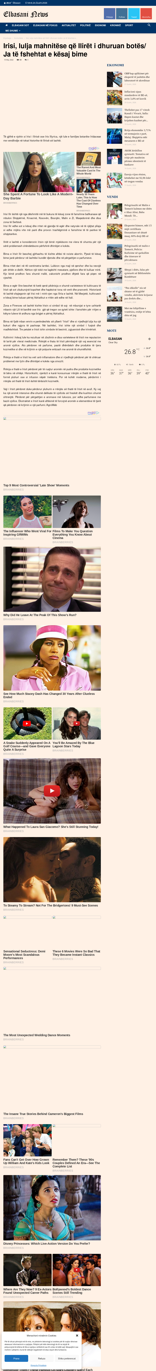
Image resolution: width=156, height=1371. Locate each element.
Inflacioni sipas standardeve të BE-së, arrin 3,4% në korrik (136, 95)
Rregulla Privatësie (38, 1365)
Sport (129, 25)
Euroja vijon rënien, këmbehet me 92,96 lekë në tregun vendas (137, 178)
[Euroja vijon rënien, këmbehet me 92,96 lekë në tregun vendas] (114, 180)
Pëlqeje (109, 9)
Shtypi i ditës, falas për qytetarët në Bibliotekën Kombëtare (137, 273)
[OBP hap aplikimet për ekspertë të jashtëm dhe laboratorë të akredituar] (114, 79)
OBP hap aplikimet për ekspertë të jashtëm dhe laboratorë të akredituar (137, 77)
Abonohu (146, 9)
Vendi (112, 197)
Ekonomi (100, 25)
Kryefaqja (7, 38)
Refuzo (41, 1358)
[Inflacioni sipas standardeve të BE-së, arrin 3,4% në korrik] (114, 97)
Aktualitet (69, 25)
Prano (16, 1358)
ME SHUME (11, 30)
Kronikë (115, 25)
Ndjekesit (134, 9)
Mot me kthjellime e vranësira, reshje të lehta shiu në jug (137, 312)
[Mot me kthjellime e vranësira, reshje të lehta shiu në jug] (114, 314)
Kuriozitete (18, 38)
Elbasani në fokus (45, 25)
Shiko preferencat (67, 1358)
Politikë (85, 25)
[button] (77, 1335)
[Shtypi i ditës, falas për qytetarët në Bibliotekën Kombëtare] (114, 275)
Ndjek (121, 9)
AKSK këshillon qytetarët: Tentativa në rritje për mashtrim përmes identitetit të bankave (136, 157)
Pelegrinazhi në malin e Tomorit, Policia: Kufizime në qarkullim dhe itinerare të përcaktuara (137, 252)
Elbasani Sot (20, 25)
